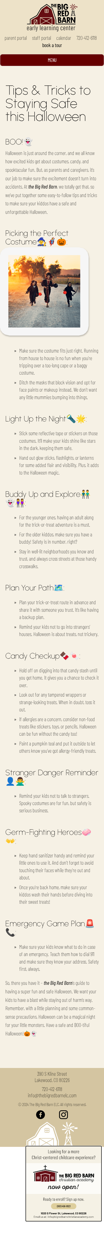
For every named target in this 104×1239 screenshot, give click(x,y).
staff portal (41, 38)
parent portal (16, 38)
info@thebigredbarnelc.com (52, 1095)
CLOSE (37, 1231)
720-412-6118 (86, 38)
